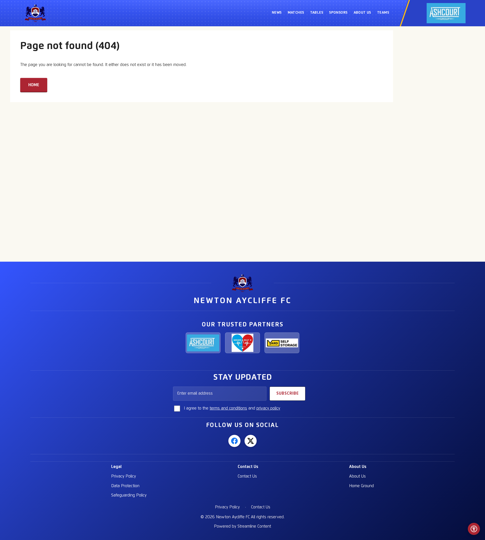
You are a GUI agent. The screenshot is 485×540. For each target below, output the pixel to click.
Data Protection (125, 486)
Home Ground (361, 486)
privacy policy (268, 408)
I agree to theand (232, 408)
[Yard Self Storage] (282, 343)
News (277, 12)
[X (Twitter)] (251, 441)
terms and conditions (228, 408)
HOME (33, 85)
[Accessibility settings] (474, 529)
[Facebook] (234, 441)
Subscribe (287, 393)
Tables (316, 12)
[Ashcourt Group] (203, 343)
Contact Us (248, 467)
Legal (116, 467)
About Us (357, 467)
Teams (383, 12)
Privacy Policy (123, 476)
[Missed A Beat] (242, 343)
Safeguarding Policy (129, 495)
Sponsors (338, 12)
